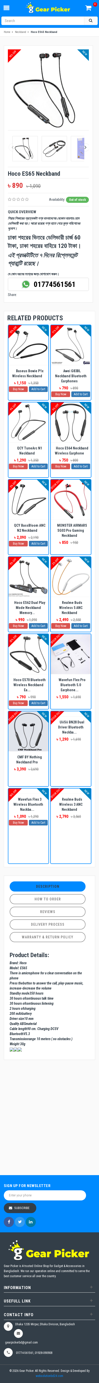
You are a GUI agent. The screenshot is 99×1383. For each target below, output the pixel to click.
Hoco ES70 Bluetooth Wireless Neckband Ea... (29, 685)
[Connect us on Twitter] (20, 1222)
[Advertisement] (49, 1118)
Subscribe (21, 1208)
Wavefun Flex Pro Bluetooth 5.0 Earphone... (72, 685)
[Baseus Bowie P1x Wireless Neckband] (28, 345)
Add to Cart (38, 389)
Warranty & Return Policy (47, 937)
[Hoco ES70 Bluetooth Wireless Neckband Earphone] (28, 654)
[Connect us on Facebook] (9, 1222)
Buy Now (18, 389)
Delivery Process (47, 924)
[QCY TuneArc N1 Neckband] (28, 422)
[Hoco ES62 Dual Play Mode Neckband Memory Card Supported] (28, 577)
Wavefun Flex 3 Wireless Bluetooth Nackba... (28, 804)
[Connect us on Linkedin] (31, 1222)
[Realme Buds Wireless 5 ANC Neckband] (71, 577)
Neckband (20, 32)
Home (7, 32)
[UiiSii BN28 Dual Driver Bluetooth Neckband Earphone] (71, 713)
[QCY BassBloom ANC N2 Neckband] (28, 500)
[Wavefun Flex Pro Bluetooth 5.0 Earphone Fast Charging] (71, 654)
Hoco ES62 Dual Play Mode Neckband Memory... (29, 608)
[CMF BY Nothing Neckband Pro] (28, 731)
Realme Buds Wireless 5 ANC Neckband (70, 608)
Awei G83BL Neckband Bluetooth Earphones (71, 376)
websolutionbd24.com (49, 1376)
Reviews (47, 912)
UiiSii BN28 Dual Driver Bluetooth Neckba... (71, 727)
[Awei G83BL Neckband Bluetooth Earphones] (71, 345)
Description (47, 886)
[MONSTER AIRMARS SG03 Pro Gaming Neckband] (71, 500)
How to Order (48, 899)
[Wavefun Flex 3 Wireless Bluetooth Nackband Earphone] (28, 791)
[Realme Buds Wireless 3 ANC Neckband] (71, 791)
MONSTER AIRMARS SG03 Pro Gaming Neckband (72, 530)
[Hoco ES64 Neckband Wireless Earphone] (71, 422)
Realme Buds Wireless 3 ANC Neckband (70, 804)
